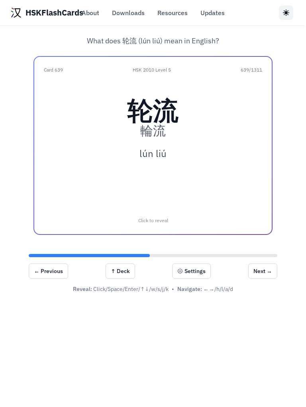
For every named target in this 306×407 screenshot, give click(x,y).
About (90, 13)
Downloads (128, 13)
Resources (172, 13)
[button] (153, 145)
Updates (212, 13)
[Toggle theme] (286, 13)
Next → (262, 271)
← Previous (48, 271)
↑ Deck (120, 271)
